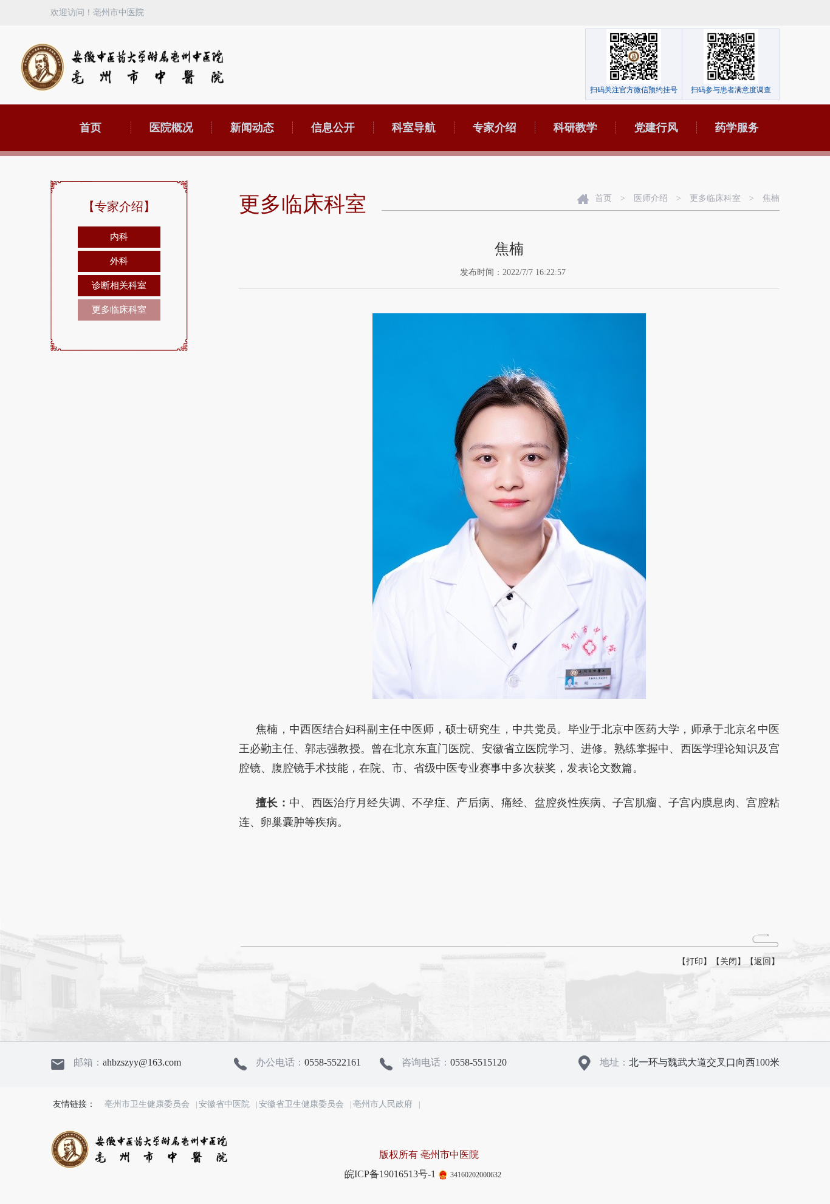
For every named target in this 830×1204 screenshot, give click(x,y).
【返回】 (763, 961)
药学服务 (737, 127)
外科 (119, 261)
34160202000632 (475, 1175)
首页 (90, 127)
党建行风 (656, 127)
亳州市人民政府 (383, 1104)
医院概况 (171, 127)
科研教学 (575, 127)
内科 (119, 237)
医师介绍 (651, 198)
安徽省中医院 (224, 1104)
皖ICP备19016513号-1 (390, 1174)
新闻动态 (252, 127)
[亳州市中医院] (122, 67)
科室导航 (414, 127)
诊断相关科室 (119, 285)
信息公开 (333, 127)
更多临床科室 (119, 310)
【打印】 (694, 961)
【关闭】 (729, 961)
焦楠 (771, 198)
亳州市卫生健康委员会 (147, 1104)
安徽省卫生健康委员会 (301, 1104)
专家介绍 (494, 127)
